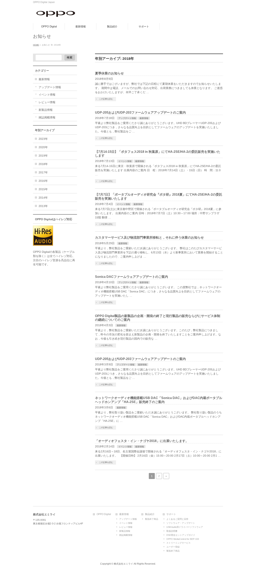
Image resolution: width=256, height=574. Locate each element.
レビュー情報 (47, 102)
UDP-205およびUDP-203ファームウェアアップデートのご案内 (140, 112)
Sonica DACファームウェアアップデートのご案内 (131, 276)
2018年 (43, 164)
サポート (171, 514)
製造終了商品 (151, 519)
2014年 (43, 197)
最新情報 (144, 118)
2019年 (43, 155)
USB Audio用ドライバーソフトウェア (184, 527)
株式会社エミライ (123, 563)
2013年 (43, 206)
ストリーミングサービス (178, 543)
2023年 (43, 138)
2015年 (43, 189)
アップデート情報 (127, 118)
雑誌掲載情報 (47, 117)
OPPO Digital (104, 514)
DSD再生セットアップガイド (180, 535)
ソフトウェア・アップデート (180, 523)
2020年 (43, 147)
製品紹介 (150, 514)
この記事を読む (106, 99)
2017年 (43, 172)
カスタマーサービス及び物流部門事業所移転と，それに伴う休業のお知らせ (149, 237)
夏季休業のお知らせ (109, 73)
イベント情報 (125, 161)
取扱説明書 (171, 531)
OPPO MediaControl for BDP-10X (182, 539)
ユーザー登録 (173, 547)
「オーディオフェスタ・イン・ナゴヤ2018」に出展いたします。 (142, 441)
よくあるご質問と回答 (177, 519)
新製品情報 (46, 109)
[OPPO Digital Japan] (56, 15)
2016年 (43, 180)
